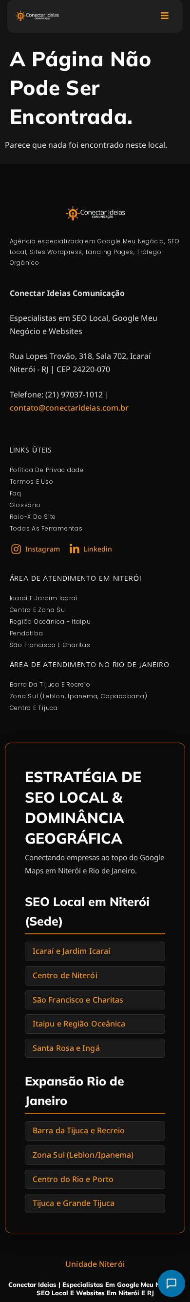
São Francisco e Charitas (78, 999)
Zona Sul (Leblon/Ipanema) (83, 1154)
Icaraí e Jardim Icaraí (71, 951)
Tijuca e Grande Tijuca (73, 1203)
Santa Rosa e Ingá (66, 1048)
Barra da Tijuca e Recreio (79, 1130)
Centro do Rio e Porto (73, 1179)
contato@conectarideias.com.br (69, 407)
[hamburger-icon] (164, 16)
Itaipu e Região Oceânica (79, 1023)
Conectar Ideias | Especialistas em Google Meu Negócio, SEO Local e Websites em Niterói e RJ (95, 1289)
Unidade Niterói (95, 1264)
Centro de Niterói (65, 975)
